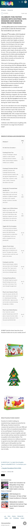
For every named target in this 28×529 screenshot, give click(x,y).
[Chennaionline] (7, 6)
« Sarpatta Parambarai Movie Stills (11, 468)
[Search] (19, 2)
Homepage (3, 10)
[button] (3, 475)
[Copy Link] (9, 453)
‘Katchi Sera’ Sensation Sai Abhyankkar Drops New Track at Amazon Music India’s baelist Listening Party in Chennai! (13, 487)
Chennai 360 (10, 10)
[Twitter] (4, 453)
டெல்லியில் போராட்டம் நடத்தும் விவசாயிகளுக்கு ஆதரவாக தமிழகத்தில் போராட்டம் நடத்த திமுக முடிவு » (13, 464)
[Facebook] (2, 453)
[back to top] (25, 523)
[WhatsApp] (7, 453)
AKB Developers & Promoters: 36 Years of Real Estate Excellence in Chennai (18, 496)
